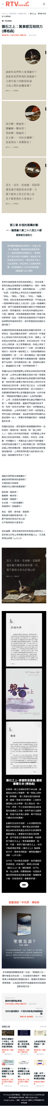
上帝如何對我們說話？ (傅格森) (39, 1044)
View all (43, 1026)
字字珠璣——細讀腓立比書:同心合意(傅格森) (24, 1072)
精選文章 (23, 35)
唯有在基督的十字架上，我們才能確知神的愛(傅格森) (7, 1042)
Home (4, 13)
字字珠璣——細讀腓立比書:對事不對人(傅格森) (8, 1072)
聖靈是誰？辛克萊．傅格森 (24, 902)
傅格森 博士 (23, 13)
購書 (24, 885)
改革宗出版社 (14, 35)
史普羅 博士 (22, 1050)
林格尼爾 (12, 13)
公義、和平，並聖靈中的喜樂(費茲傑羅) (39, 1076)
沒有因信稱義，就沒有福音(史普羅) (23, 1044)
